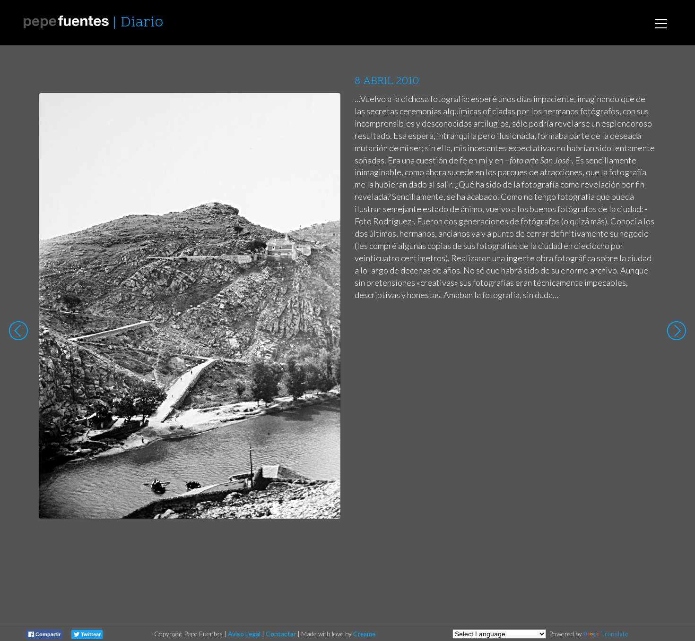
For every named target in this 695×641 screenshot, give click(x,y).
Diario (142, 23)
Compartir (47, 634)
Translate (614, 634)
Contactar (281, 634)
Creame (364, 634)
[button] (326, 109)
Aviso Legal (244, 634)
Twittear (90, 634)
